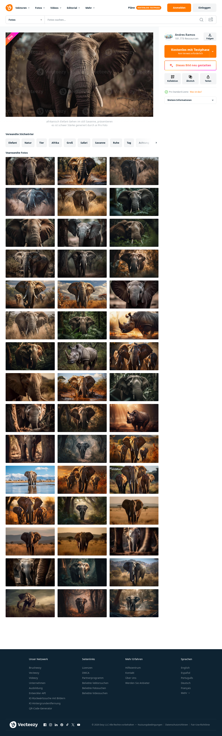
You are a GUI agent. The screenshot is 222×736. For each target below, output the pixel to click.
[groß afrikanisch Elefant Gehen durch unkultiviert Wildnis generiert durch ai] (134, 264)
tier (41, 142)
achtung (144, 142)
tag (129, 142)
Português (187, 678)
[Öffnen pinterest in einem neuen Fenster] (61, 724)
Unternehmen (37, 683)
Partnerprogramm (93, 678)
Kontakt (129, 672)
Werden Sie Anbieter (137, 683)
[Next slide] (153, 142)
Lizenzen (87, 667)
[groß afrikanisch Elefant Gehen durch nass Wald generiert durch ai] (134, 603)
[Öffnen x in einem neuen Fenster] (73, 724)
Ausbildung (36, 688)
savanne (100, 142)
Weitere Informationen (179, 100)
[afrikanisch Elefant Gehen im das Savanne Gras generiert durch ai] (134, 572)
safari (84, 142)
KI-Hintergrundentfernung (45, 703)
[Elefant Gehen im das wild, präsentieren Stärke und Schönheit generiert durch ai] (134, 171)
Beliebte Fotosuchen (94, 688)
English (185, 667)
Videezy (33, 678)
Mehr (88, 7)
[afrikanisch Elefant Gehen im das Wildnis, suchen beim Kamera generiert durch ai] (82, 541)
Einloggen (204, 7)
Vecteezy (34, 672)
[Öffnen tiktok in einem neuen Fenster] (67, 724)
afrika (55, 142)
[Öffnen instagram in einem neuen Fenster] (50, 724)
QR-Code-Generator (40, 708)
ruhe (116, 142)
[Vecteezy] (9, 7)
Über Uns (130, 678)
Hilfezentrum (133, 667)
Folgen (210, 38)
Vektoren (21, 7)
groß (70, 142)
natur (28, 142)
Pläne (131, 7)
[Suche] (201, 20)
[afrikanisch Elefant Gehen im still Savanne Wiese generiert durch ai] (30, 603)
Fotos (38, 7)
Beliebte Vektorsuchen (95, 683)
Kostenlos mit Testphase (190, 51)
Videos (54, 7)
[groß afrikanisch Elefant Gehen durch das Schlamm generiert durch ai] (30, 356)
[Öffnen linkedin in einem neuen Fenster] (56, 724)
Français (186, 688)
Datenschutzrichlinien (176, 724)
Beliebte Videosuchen (95, 693)
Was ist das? (196, 91)
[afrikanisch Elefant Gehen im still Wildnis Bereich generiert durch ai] (30, 264)
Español (185, 672)
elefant (12, 142)
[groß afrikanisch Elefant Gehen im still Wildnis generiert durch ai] (82, 233)
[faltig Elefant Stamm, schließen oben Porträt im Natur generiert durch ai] (134, 294)
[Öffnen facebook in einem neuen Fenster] (45, 724)
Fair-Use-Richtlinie (200, 724)
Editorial (72, 7)
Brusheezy (35, 667)
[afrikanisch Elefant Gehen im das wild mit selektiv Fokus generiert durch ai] (30, 202)
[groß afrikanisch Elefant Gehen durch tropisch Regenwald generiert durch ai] (82, 572)
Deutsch (186, 683)
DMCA (85, 672)
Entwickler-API (37, 693)
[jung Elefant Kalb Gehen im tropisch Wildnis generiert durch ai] (82, 418)
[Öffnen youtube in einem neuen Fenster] (78, 724)
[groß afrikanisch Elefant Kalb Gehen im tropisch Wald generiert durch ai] (82, 264)
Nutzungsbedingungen (150, 724)
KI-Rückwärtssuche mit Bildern (47, 698)
